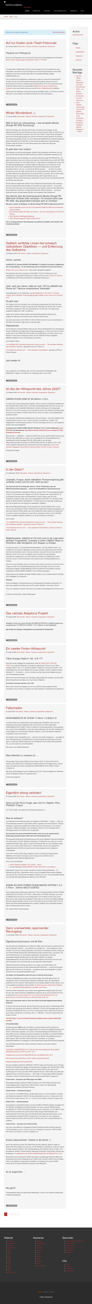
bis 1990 (10, 1245)
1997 (9, 1254)
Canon (39, 1250)
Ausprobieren (43, 46)
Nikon (39, 1259)
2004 (9, 1270)
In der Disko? (15, 469)
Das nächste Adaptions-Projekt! (27, 613)
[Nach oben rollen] (86, 1298)
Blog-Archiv (79, 35)
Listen (39, 1245)
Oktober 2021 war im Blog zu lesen (17, 270)
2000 (9, 1261)
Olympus (39, 1261)
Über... (68, 1264)
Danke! (68, 1266)
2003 (9, 1268)
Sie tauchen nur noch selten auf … (80, 98)
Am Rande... (70, 1250)
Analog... (10, 1241)
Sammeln (35, 46)
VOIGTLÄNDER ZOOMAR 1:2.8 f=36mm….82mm (25, 865)
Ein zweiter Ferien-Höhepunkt (26, 648)
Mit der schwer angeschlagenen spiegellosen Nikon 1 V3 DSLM (26, 60)
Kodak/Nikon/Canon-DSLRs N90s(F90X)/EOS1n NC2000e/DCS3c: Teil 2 (29, 1055)
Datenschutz (70, 1271)
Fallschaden (14, 707)
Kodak (39, 1257)
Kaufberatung (70, 1248)
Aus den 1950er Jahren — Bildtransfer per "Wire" (79, 80)
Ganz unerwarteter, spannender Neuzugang (27, 929)
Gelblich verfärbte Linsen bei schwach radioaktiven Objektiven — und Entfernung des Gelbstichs (34, 246)
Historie (39, 1241)
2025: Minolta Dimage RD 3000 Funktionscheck (25, 218)
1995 (9, 1250)
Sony (38, 1263)
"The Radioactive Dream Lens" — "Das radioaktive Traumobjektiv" (27, 350)
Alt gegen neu (70, 1245)
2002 (9, 1265)
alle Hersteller (41, 1265)
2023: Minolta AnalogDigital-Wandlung (22, 216)
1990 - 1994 (11, 1248)
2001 (9, 1263)
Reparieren (51, 46)
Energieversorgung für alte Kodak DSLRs (19, 1061)
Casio (39, 1252)
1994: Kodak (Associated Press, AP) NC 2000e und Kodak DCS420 (27, 1058)
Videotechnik (12, 1243)
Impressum (69, 1268)
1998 (9, 1257)
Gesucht (39, 1248)
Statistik (68, 1252)
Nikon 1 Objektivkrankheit (45, 88)
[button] (36, 10)
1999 (9, 1259)
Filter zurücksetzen (59, 32)
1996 (9, 1252)
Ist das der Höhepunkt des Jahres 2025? (33, 388)
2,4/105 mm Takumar (55, 275)
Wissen (28, 46)
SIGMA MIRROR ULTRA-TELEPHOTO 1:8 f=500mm (38, 867)
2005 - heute (12, 1272)
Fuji (38, 1254)
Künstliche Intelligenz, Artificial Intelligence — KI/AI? (80, 127)
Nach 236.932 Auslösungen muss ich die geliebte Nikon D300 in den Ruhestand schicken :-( (80, 111)
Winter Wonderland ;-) (20, 112)
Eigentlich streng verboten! (24, 792)
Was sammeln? (71, 1243)
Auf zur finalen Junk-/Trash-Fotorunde (31, 42)
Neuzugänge (41, 1243)
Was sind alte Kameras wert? (75, 1241)
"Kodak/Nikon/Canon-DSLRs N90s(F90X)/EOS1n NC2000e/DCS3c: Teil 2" (38, 1153)
